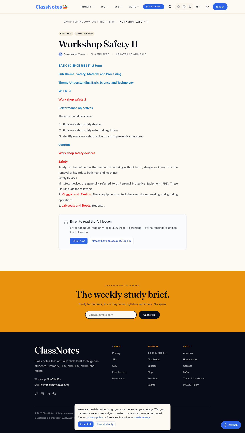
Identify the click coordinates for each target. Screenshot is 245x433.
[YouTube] (48, 393)
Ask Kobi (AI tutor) (157, 353)
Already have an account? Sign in (111, 240)
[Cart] (207, 6)
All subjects (154, 359)
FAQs (186, 372)
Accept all (86, 424)
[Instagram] (42, 393)
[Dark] (189, 6)
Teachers (153, 378)
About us (188, 353)
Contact (187, 365)
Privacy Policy (191, 384)
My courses (118, 378)
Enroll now (79, 240)
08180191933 (53, 379)
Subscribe (149, 314)
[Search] (170, 6)
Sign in (220, 6)
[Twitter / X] (36, 393)
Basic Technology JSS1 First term (89, 22)
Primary (86, 7)
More (132, 7)
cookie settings (142, 417)
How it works (190, 359)
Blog (150, 372)
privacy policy (95, 417)
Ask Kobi (155, 6)
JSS (103, 7)
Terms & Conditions (193, 378)
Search (152, 384)
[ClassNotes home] (52, 7)
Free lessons (119, 372)
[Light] (178, 6)
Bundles (152, 365)
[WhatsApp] (54, 393)
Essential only (105, 424)
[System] (184, 6)
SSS (117, 7)
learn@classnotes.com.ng (55, 384)
